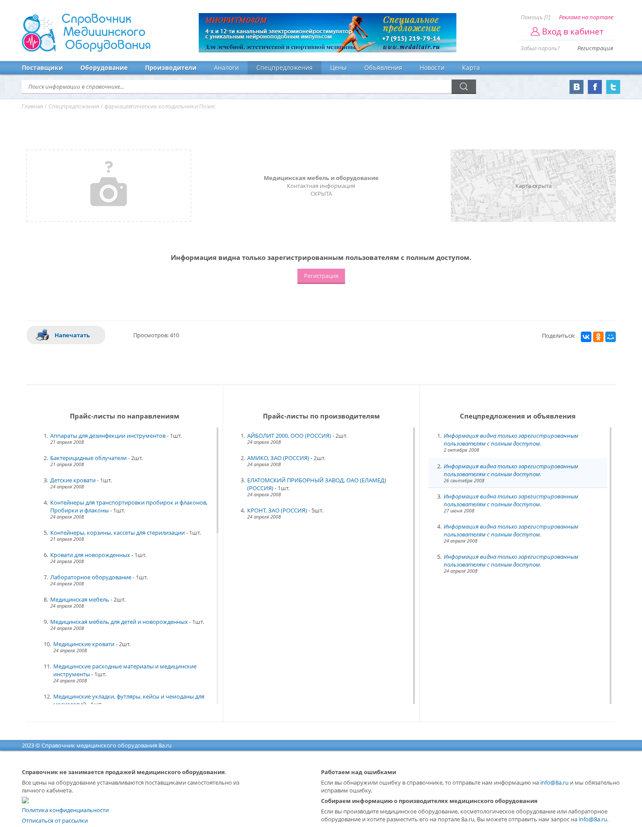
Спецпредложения (284, 67)
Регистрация (595, 48)
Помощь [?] (535, 17)
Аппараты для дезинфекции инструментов (108, 435)
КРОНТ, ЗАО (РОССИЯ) (277, 510)
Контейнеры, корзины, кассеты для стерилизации (117, 532)
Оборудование (104, 67)
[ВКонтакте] (586, 337)
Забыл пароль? (540, 48)
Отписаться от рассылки (55, 820)
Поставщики (42, 67)
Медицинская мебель (79, 599)
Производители (171, 67)
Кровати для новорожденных (90, 555)
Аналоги (226, 67)
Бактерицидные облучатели (88, 458)
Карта (471, 67)
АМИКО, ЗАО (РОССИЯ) (278, 458)
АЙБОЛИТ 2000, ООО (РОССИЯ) (289, 435)
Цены (338, 67)
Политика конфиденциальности (65, 810)
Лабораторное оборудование (90, 577)
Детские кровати (73, 480)
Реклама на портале (586, 17)
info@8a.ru (554, 782)
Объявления (383, 67)
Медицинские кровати (83, 644)
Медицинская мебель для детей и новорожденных (119, 622)
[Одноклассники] (598, 337)
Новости (432, 67)
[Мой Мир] (610, 337)
